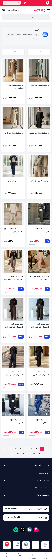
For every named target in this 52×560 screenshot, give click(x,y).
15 (18, 454)
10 (34, 454)
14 (23, 454)
